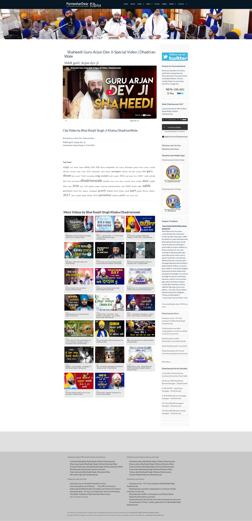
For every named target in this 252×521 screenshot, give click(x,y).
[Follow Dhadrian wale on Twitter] (180, 513)
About (133, 4)
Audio (140, 4)
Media (171, 4)
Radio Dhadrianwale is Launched (174, 346)
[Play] (163, 119)
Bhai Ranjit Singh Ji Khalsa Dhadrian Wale (144, 512)
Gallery (164, 4)
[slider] (185, 119)
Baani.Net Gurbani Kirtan (155, 515)
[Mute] (181, 119)
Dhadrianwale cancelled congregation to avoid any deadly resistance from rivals (174, 331)
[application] (175, 119)
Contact (181, 4)
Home (126, 4)
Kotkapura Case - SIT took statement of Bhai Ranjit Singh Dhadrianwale (173, 321)
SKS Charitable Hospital (79, 497)
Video (148, 4)
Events (157, 4)
